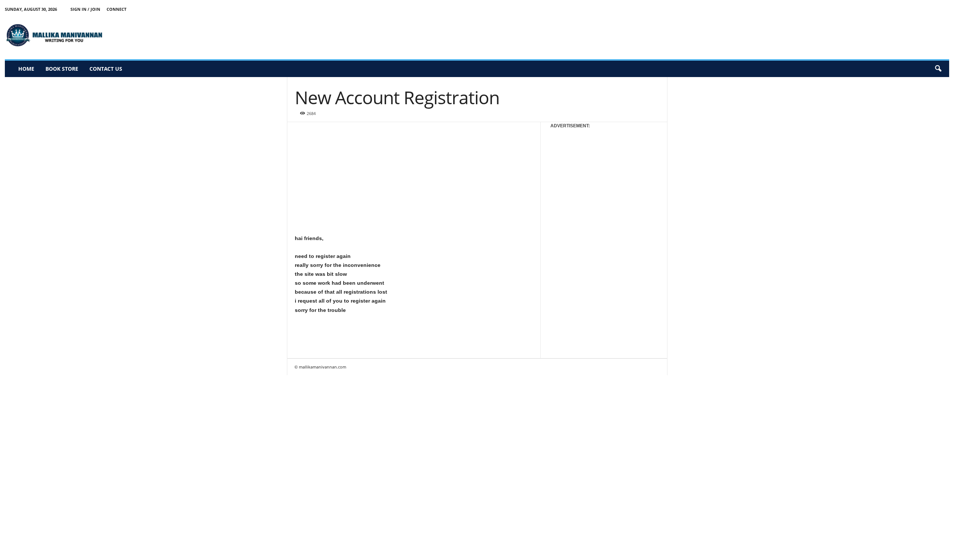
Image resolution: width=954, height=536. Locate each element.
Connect (116, 9)
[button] (938, 69)
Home (26, 68)
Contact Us (105, 68)
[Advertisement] (813, 35)
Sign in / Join (85, 9)
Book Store (61, 68)
